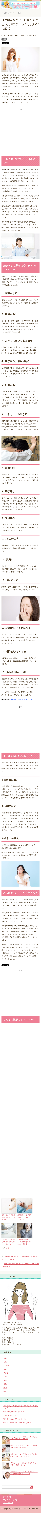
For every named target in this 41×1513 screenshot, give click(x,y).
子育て (5, 1373)
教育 (5, 1391)
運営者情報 (7, 1497)
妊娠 (4, 39)
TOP (8, 13)
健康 (5, 1380)
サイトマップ (8, 1503)
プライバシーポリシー (11, 1500)
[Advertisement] (20, 131)
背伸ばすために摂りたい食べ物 (14, 1419)
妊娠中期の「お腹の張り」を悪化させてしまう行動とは (8, 1217)
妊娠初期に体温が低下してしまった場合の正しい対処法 (24, 1217)
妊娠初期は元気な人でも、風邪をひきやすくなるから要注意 (24, 1242)
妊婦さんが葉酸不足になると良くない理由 (18, 1423)
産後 (7, 1365)
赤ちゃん (6, 1369)
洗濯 (5, 1388)
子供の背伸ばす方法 (10, 1415)
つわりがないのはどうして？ (13, 1411)
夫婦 (5, 1377)
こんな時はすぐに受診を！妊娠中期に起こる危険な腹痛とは (8, 1242)
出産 (5, 1362)
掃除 (5, 1384)
